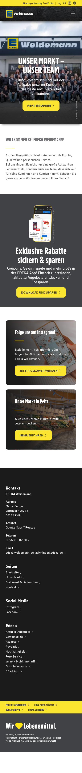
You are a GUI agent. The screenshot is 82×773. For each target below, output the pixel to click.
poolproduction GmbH (44, 740)
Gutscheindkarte (17, 666)
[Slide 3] (37, 117)
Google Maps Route (19, 527)
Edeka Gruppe (13, 710)
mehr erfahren (32, 435)
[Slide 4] (44, 117)
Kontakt (11, 587)
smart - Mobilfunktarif (21, 661)
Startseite (12, 572)
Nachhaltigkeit (16, 651)
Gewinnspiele (15, 636)
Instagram (13, 607)
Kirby (19, 740)
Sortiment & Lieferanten (22, 582)
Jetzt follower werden (39, 371)
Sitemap (47, 737)
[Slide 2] (31, 117)
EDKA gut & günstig (44, 705)
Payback (12, 646)
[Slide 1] (24, 117)
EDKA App (13, 671)
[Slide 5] (51, 117)
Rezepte (11, 641)
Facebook (12, 612)
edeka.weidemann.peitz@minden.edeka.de (34, 552)
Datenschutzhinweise (30, 737)
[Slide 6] (58, 117)
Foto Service (14, 656)
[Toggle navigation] (72, 14)
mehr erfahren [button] (39, 105)
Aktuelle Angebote (18, 632)
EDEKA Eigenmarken (16, 705)
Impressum (11, 737)
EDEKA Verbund (36, 710)
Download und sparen (39, 292)
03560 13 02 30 (16, 540)
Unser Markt (14, 577)
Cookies (57, 737)
